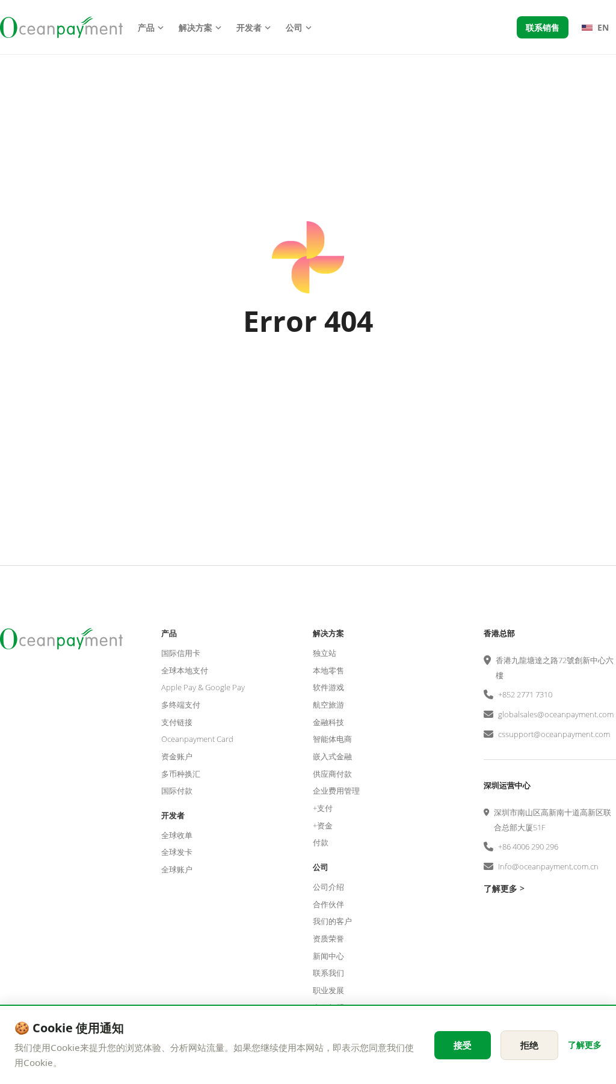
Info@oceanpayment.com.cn (548, 866)
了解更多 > (504, 888)
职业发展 (328, 990)
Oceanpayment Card (197, 738)
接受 (463, 1045)
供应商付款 (332, 773)
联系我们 (328, 972)
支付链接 (176, 722)
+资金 (323, 825)
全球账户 (176, 869)
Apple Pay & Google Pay (203, 687)
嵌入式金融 (332, 756)
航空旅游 (328, 704)
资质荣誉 (328, 938)
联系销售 (542, 27)
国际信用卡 (180, 653)
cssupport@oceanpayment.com (554, 734)
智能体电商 (332, 738)
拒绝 (529, 1045)
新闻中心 (328, 956)
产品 (146, 27)
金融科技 (328, 722)
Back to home (308, 382)
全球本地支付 (184, 670)
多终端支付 (180, 704)
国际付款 (176, 790)
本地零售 (328, 670)
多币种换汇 (180, 773)
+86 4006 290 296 (528, 846)
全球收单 (176, 835)
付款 (320, 842)
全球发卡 (176, 852)
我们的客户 (332, 921)
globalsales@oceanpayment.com (556, 714)
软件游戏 (328, 687)
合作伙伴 (328, 904)
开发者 (249, 27)
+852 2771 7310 (525, 694)
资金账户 (176, 756)
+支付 (323, 808)
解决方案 (195, 27)
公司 (294, 27)
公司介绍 (328, 886)
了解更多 (585, 1044)
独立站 (324, 653)
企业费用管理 (336, 790)
